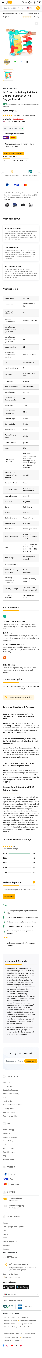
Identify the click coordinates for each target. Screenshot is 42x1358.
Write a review (9, 896)
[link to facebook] (21, 62)
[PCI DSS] (8, 1307)
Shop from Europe (26, 1327)
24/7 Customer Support (18, 1264)
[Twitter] (18, 1346)
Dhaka (5, 1223)
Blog (4, 1156)
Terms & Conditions (11, 1337)
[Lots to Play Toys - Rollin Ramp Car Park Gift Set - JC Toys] (21, 43)
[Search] (38, 8)
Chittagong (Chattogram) (13, 1227)
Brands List (7, 1133)
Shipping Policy (8, 1108)
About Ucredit (8, 1148)
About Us (6, 1083)
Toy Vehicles (28, 13)
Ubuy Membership (10, 1116)
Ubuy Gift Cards (9, 1152)
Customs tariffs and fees (13, 1105)
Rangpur (6, 1249)
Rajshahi (6, 1234)
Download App (8, 1130)
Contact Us (7, 1086)
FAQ (4, 1145)
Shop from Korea (10, 1324)
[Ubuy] (9, 2)
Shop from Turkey (10, 1327)
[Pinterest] (22, 1346)
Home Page (7, 13)
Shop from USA (9, 1317)
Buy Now (7, 199)
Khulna (5, 1230)
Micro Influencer (9, 1112)
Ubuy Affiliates (8, 1159)
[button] (25, 2)
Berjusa (6, 17)
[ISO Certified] (23, 1306)
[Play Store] (22, 1288)
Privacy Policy (26, 1337)
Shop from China (26, 1324)
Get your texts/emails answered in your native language (22, 1269)
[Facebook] (4, 1346)
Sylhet (5, 1238)
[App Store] (9, 1288)
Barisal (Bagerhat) (10, 1241)
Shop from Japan (10, 1321)
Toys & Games (17, 13)
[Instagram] (8, 1346)
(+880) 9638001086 (12, 1277)
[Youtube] (13, 1346)
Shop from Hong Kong (28, 1321)
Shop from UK (23, 1317)
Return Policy (8, 1141)
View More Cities (9, 1253)
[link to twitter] (27, 62)
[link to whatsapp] (15, 62)
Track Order (7, 1101)
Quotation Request (10, 1090)
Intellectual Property (11, 1094)
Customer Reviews (10, 1137)
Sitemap (6, 1097)
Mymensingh (7, 1245)
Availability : (7, 119)
